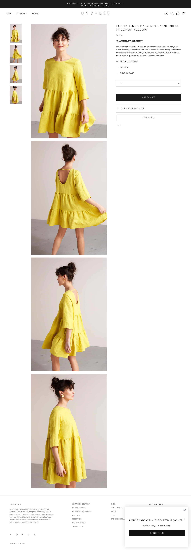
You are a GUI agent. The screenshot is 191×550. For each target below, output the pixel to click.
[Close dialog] (161, 233)
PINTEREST (143, 312)
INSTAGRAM (118, 312)
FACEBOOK (131, 312)
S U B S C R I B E (130, 292)
